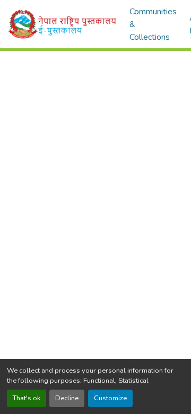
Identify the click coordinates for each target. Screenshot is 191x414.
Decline (67, 398)
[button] (62, 24)
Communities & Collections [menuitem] (153, 24)
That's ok (26, 398)
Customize (110, 398)
